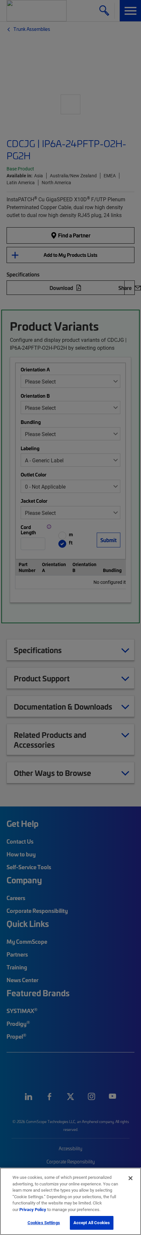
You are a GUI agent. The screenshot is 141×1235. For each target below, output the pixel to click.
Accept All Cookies (91, 1222)
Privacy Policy (32, 1209)
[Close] (130, 1178)
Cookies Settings (44, 1222)
